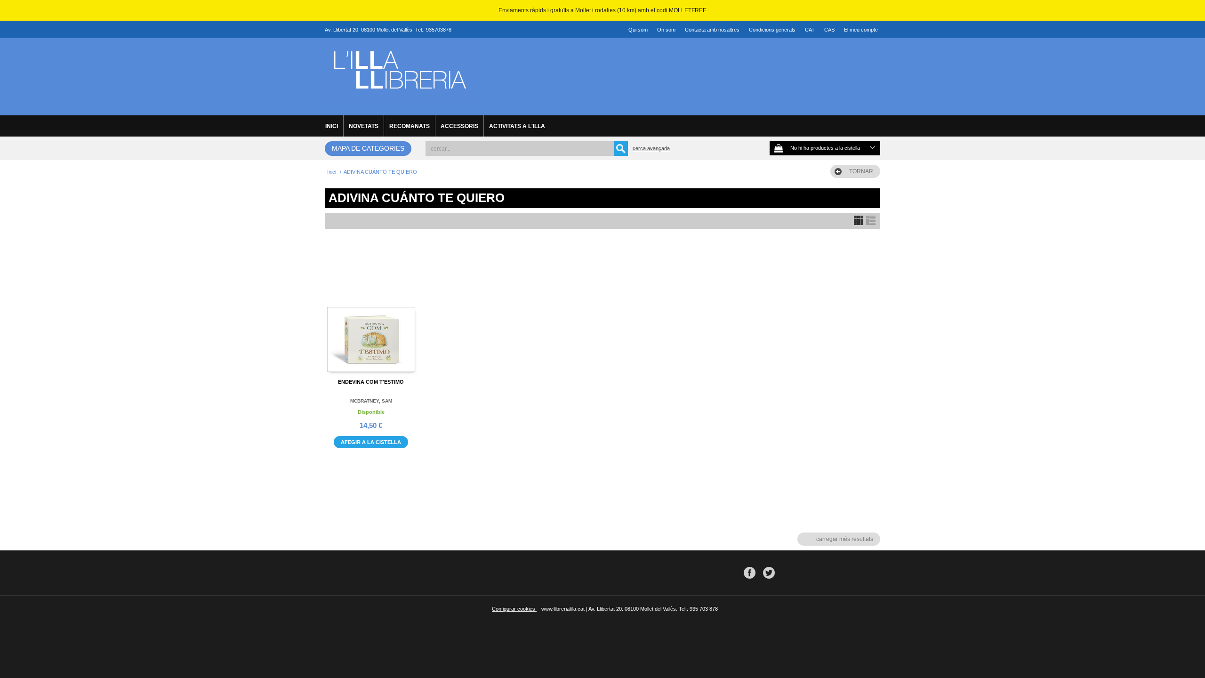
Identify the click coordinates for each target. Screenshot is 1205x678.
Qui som (638, 29)
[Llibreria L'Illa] (399, 99)
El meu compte (861, 29)
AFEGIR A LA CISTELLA (371, 442)
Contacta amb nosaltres (712, 29)
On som (666, 29)
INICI (331, 126)
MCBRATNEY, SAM (371, 401)
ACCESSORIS (459, 126)
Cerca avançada (651, 148)
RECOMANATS (409, 126)
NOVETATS (363, 126)
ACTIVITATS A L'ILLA (517, 126)
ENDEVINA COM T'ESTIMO (371, 382)
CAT (810, 29)
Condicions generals (772, 29)
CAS (829, 29)
